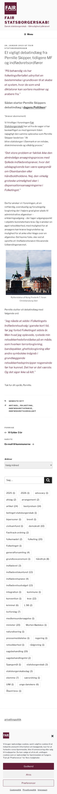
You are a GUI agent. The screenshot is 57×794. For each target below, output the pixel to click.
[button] (52, 736)
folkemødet (14, 539)
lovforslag (13, 611)
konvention (13, 598)
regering (41, 638)
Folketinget (14, 545)
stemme (12, 677)
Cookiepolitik (15, 790)
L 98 (28, 605)
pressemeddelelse (17, 638)
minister (13, 625)
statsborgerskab (37, 664)
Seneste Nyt (16, 401)
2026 (25, 493)
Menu (30, 34)
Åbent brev (13, 691)
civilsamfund (14, 526)
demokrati (36, 526)
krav (31, 598)
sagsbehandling (17, 651)
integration (13, 592)
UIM (10, 684)
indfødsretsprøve (20, 408)
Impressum (42, 790)
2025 (10, 493)
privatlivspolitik (13, 719)
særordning (32, 677)
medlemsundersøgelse (20, 618)
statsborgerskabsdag (19, 671)
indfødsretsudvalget (22, 411)
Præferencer (29, 783)
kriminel (12, 605)
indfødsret (13, 565)
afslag (11, 499)
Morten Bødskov (36, 625)
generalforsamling (18, 552)
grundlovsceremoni (18, 559)
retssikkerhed (15, 645)
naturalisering (15, 631)
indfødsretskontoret (19, 572)
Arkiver (8, 459)
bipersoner (13, 519)
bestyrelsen (32, 506)
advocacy (41, 493)
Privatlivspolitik (29, 790)
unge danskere (29, 684)
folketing (26, 405)
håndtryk (42, 559)
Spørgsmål (13, 664)
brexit (31, 519)
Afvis (28, 774)
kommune (34, 592)
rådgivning (37, 645)
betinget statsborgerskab (21, 513)
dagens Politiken (34, 107)
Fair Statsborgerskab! (27, 20)
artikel (14, 405)
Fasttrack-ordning (17, 532)
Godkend (28, 766)
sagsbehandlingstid (18, 658)
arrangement (30, 499)
